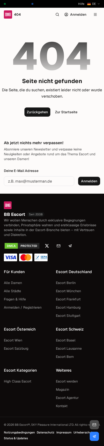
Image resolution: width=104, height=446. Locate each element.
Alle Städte (12, 291)
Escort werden (67, 381)
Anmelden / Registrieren (23, 307)
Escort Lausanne (69, 348)
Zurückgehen (37, 112)
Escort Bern (65, 356)
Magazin (62, 389)
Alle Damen (13, 283)
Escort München (68, 291)
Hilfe (81, 4)
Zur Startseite (66, 112)
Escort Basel (65, 340)
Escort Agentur (67, 398)
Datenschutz (45, 432)
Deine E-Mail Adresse (21, 170)
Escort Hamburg (68, 307)
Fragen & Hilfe (15, 299)
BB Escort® (22, 425)
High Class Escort (17, 381)
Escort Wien (13, 340)
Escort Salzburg (16, 348)
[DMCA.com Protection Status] (22, 245)
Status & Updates (16, 438)
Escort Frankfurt (68, 299)
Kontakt (61, 406)
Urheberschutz (84, 432)
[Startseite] (52, 205)
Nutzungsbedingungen (19, 432)
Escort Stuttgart (68, 315)
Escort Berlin (66, 283)
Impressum (64, 432)
